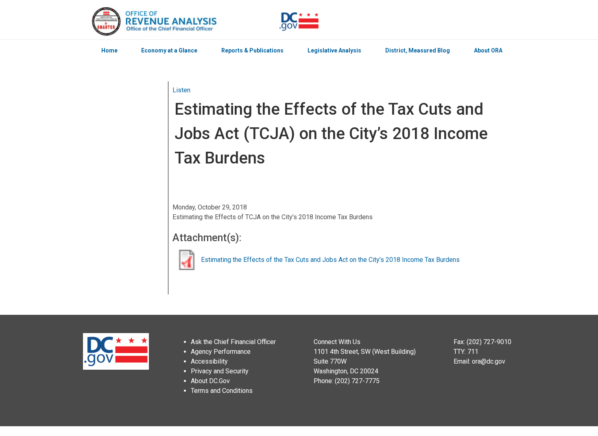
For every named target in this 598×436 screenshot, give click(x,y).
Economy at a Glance (169, 50)
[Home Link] (184, 22)
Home (109, 50)
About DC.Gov (210, 381)
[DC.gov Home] (299, 21)
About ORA (488, 50)
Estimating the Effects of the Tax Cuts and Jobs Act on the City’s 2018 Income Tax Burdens (330, 260)
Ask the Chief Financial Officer (233, 342)
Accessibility (209, 361)
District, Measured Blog (417, 50)
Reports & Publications (252, 50)
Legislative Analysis (334, 50)
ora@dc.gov (488, 361)
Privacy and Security (220, 371)
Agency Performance (221, 351)
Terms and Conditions (222, 391)
